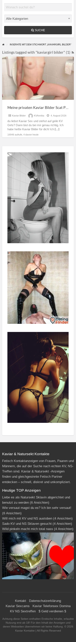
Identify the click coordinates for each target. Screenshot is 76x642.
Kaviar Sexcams (18, 606)
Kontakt (20, 601)
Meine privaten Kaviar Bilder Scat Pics (38, 107)
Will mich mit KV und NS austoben (27, 518)
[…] (57, 129)
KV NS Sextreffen (23, 611)
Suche (39, 30)
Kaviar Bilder (19, 115)
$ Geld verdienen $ (52, 611)
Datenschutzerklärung (45, 601)
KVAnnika (39, 115)
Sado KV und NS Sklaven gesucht (27, 524)
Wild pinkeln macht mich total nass (27, 529)
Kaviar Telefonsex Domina (52, 606)
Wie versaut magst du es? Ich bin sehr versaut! (36, 508)
